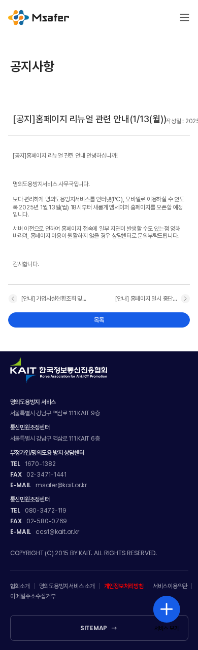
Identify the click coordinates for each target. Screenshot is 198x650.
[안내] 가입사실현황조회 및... (54, 298)
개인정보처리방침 (124, 586)
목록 (99, 319)
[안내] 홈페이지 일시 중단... (146, 298)
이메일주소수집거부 (33, 596)
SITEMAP (93, 628)
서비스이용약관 (170, 586)
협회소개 (20, 586)
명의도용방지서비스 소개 (67, 586)
